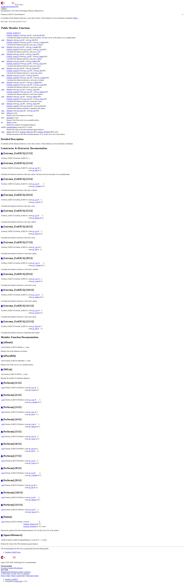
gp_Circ (27, 71)
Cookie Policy (20, 576)
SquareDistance (12, 127)
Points (9, 132)
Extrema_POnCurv (26, 132)
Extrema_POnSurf (43, 132)
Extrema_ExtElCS (13, 33)
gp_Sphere (40, 56)
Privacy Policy (6, 576)
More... (76, 18)
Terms (13, 576)
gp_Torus (40, 63)
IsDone (9, 113)
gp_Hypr (27, 106)
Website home (5, 572)
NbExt (9, 122)
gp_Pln (39, 35)
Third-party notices (32, 576)
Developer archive (17, 572)
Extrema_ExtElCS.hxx (13, 552)
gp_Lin (26, 35)
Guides (3, 6)
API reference (18, 568)
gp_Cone (40, 49)
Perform (9, 40)
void (2, 40)
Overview (4, 568)
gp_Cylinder (41, 42)
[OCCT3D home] (7, 5)
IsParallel (10, 118)
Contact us (27, 572)
